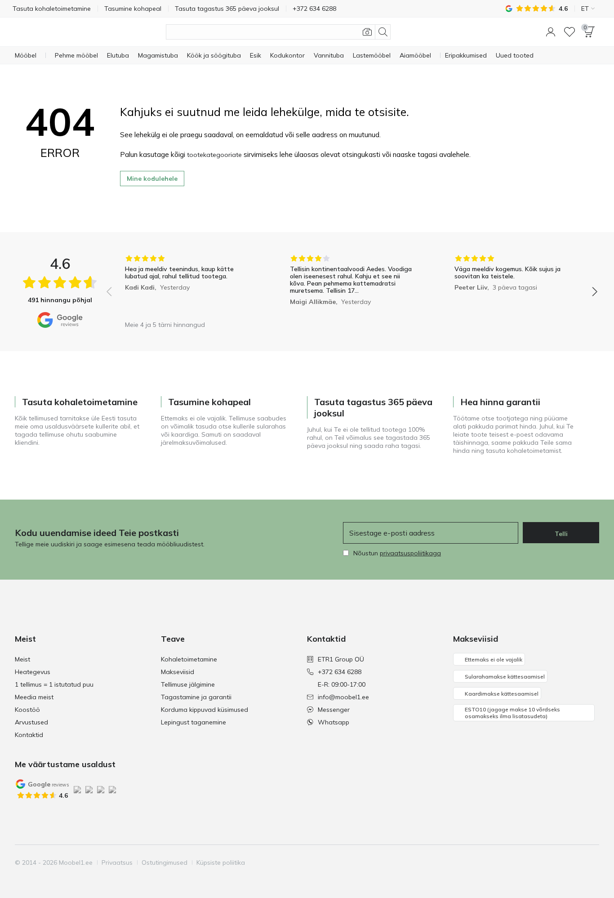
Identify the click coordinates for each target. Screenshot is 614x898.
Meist (22, 659)
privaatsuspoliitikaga (410, 553)
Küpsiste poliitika (220, 862)
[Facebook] (530, 862)
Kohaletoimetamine (189, 659)
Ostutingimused (164, 862)
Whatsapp (333, 722)
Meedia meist (34, 697)
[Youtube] (561, 862)
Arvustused (31, 722)
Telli (561, 534)
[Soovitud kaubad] (569, 32)
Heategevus (32, 672)
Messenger (334, 710)
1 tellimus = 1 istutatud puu (54, 684)
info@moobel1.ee (343, 697)
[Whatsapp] (591, 862)
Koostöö (27, 710)
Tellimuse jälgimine (188, 684)
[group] (187, 285)
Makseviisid (177, 672)
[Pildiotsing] (367, 32)
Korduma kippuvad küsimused (204, 710)
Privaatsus (117, 862)
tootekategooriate (214, 155)
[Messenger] (576, 862)
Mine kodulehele (152, 178)
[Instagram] (545, 862)
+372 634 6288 (339, 672)
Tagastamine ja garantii (196, 697)
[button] (551, 31)
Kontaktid (29, 735)
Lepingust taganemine (193, 722)
